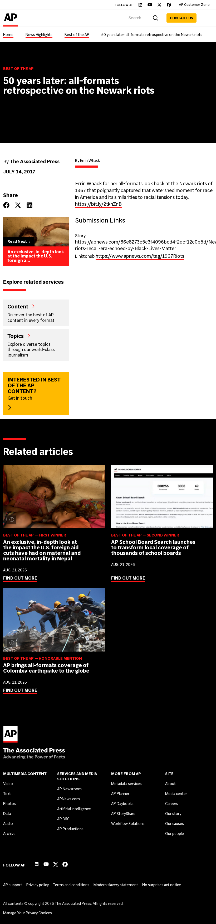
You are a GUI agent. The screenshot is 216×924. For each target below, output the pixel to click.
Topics (15, 335)
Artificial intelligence (74, 809)
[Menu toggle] (209, 18)
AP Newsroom (69, 789)
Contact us (181, 18)
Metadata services (126, 783)
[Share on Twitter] (18, 205)
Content (17, 306)
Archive (9, 833)
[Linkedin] (140, 5)
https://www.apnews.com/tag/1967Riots (140, 256)
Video (8, 783)
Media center (176, 793)
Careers (171, 803)
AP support (12, 884)
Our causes (174, 823)
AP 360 (63, 819)
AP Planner (120, 793)
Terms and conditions (71, 884)
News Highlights (39, 34)
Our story (173, 813)
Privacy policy (37, 884)
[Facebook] (168, 5)
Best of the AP (77, 34)
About (170, 783)
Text (7, 793)
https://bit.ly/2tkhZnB (98, 204)
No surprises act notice (161, 884)
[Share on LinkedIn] (29, 205)
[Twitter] (159, 5)
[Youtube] (150, 5)
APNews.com (68, 799)
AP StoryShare (123, 813)
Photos (9, 803)
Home (8, 34)
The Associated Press (73, 903)
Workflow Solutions (128, 823)
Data (7, 813)
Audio (8, 823)
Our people (174, 833)
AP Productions (70, 829)
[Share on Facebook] (6, 205)
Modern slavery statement (116, 884)
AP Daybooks (122, 803)
